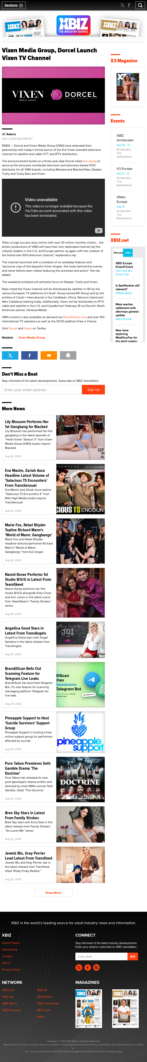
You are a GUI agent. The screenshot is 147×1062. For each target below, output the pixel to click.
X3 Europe (124, 168)
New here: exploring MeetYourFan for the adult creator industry (126, 337)
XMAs (41, 1017)
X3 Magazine (124, 60)
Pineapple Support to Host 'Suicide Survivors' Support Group (27, 723)
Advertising (9, 949)
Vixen (28, 328)
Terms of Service (107, 1051)
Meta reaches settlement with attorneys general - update (128, 309)
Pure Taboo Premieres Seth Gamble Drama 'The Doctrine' (28, 768)
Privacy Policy (11, 969)
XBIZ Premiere (11, 1010)
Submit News (11, 943)
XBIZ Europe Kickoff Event (124, 265)
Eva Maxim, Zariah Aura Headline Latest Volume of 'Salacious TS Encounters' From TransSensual (27, 477)
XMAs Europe (122, 199)
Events (118, 121)
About (6, 963)
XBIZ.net (120, 240)
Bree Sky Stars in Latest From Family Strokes (25, 815)
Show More (53, 893)
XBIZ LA (42, 990)
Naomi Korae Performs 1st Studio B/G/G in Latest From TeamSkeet (28, 579)
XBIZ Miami (44, 997)
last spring (90, 161)
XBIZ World (9, 1003)
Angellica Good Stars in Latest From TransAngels (25, 630)
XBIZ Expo (44, 1010)
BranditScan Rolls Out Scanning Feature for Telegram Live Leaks (23, 673)
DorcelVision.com (75, 317)
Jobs (128, 252)
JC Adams (9, 134)
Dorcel (13, 328)
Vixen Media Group (31, 337)
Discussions (118, 252)
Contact (7, 956)
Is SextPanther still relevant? (128, 287)
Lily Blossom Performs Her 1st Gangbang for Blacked (27, 424)
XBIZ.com (8, 990)
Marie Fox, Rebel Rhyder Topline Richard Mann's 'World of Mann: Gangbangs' (28, 530)
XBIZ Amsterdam (125, 137)
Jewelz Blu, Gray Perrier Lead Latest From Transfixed (28, 855)
